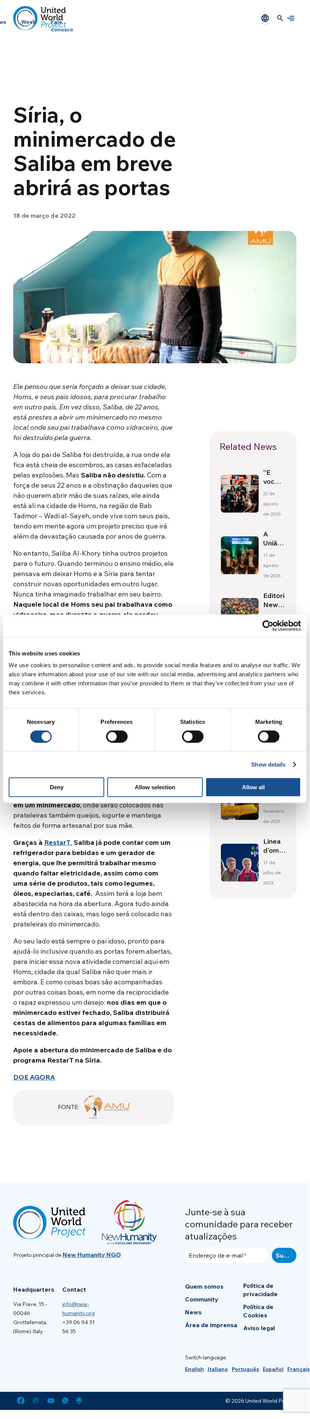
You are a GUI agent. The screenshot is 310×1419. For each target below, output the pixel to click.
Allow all (253, 787)
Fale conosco (62, 26)
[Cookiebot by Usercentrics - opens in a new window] (268, 625)
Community (201, 1299)
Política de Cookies (258, 1311)
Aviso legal (259, 1328)
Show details (268, 764)
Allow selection (155, 787)
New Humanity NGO (92, 1254)
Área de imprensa (211, 1325)
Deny (56, 787)
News (193, 1312)
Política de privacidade (260, 1290)
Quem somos (204, 1286)
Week (28, 22)
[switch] (117, 736)
